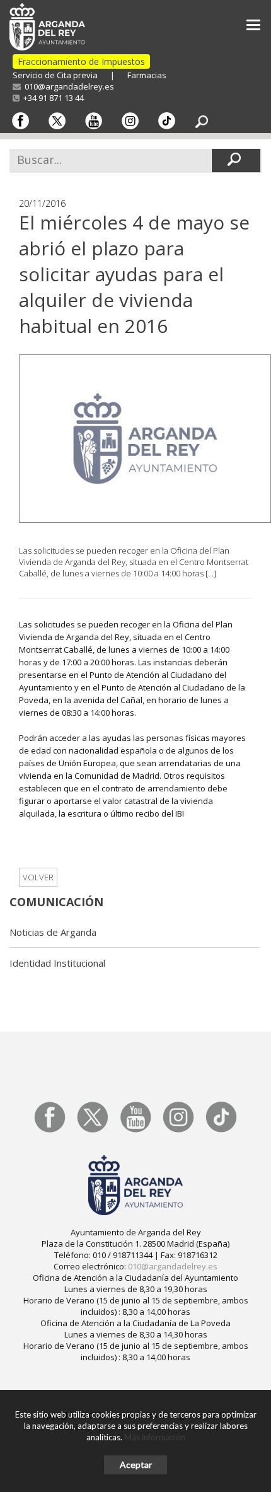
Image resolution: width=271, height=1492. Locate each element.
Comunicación (56, 901)
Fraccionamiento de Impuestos (81, 61)
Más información (154, 1437)
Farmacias (146, 75)
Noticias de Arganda (52, 932)
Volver (38, 877)
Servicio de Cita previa (55, 75)
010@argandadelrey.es (67, 86)
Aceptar (136, 1464)
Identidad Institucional (57, 963)
